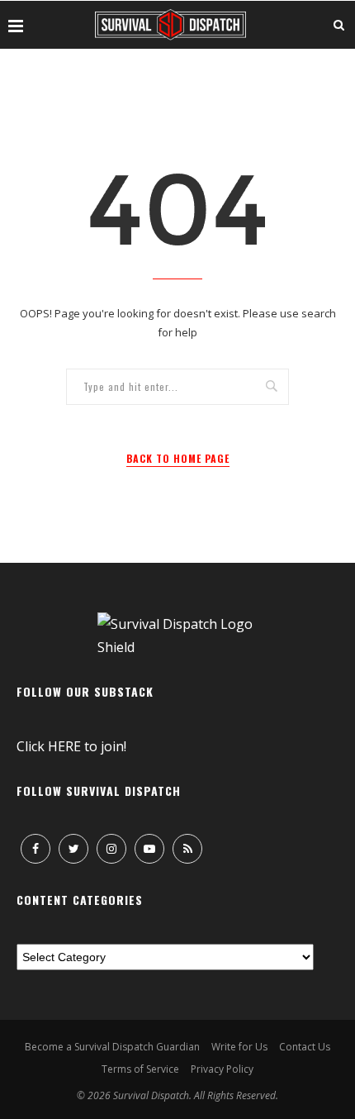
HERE (64, 746)
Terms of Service (140, 1069)
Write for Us (239, 1047)
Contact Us (304, 1047)
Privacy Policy (222, 1069)
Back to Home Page (178, 458)
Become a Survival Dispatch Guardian (112, 1047)
